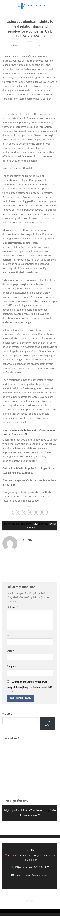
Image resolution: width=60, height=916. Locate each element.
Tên (9, 635)
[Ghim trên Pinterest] (39, 512)
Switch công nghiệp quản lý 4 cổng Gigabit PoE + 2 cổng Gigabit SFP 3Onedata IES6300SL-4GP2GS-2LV (27, 758)
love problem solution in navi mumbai (24, 106)
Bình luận (12, 607)
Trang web (12, 666)
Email (10, 651)
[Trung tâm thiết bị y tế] (30, 5)
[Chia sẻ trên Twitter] (27, 512)
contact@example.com (36, 875)
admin (45, 45)
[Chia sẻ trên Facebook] (21, 512)
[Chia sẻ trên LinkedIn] (45, 512)
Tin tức (30, 17)
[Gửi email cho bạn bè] (33, 512)
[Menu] (4, 6)
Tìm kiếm (7, 714)
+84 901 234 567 (39, 867)
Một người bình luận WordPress (23, 810)
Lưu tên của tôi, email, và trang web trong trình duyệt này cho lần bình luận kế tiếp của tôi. (30, 687)
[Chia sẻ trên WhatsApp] (15, 512)
